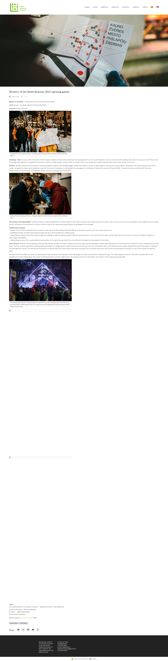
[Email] (33, 630)
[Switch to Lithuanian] (152, 7)
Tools (25, 96)
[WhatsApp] (38, 630)
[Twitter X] (23, 630)
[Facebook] (18, 630)
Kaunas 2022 (14, 623)
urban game (23, 623)
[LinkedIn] (28, 630)
